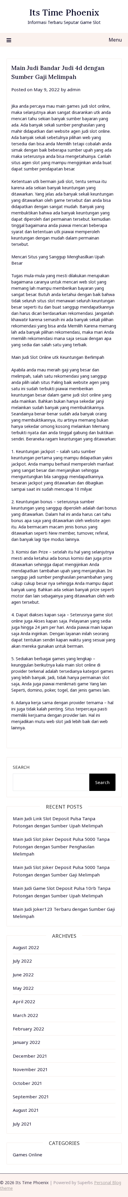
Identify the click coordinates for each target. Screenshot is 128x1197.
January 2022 (26, 1042)
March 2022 (25, 1015)
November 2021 (30, 1069)
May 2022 (23, 988)
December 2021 (30, 1056)
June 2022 (23, 975)
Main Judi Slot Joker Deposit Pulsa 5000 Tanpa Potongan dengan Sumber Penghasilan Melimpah (61, 846)
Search (21, 767)
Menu (115, 39)
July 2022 (22, 961)
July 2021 (22, 1124)
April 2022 (24, 1001)
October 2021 (27, 1083)
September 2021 (31, 1097)
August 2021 (26, 1110)
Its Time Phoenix (64, 12)
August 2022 (26, 947)
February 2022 (28, 1029)
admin (73, 89)
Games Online (27, 1155)
